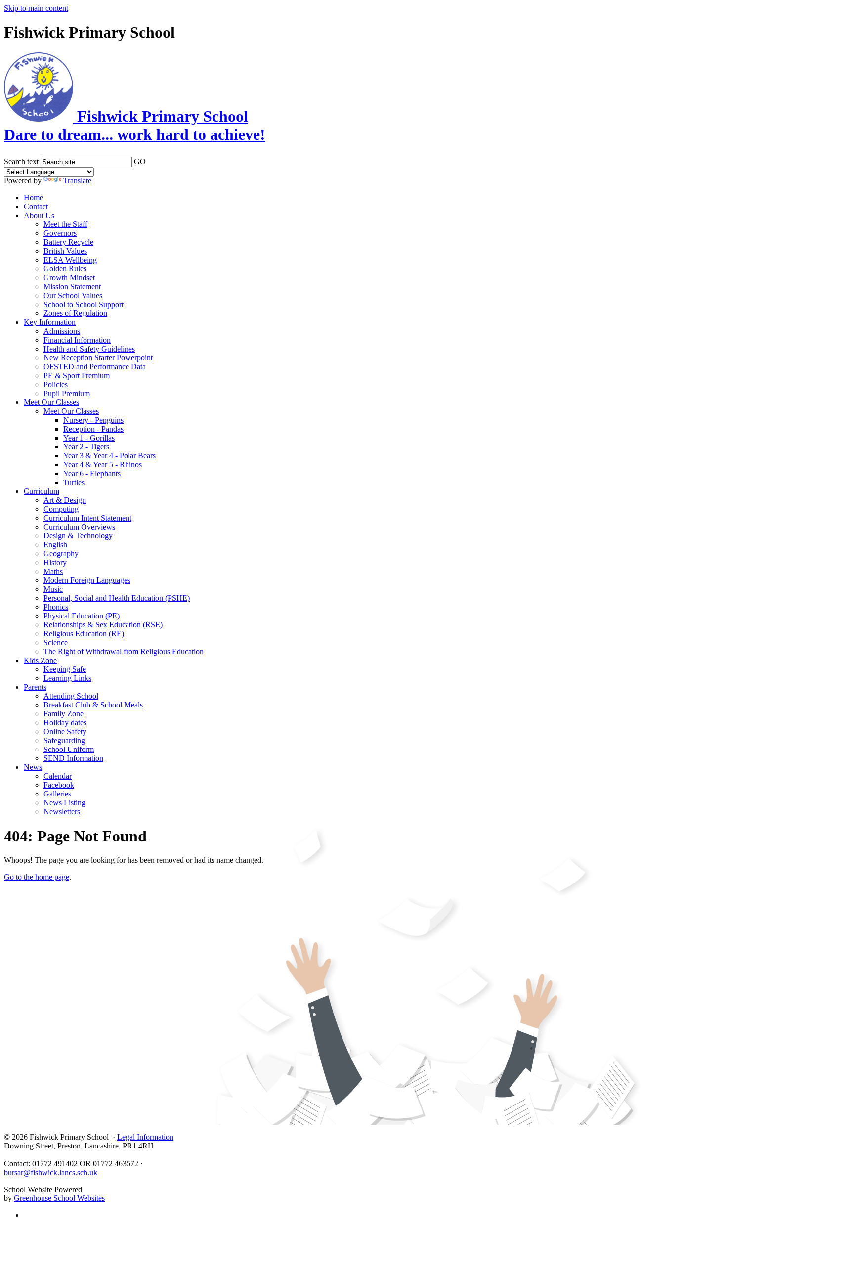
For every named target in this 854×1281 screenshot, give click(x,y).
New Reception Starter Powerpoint (98, 357)
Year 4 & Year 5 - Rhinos (102, 464)
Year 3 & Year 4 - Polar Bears (109, 455)
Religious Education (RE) (83, 633)
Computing (61, 509)
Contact (36, 206)
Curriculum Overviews (79, 527)
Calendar (57, 776)
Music (53, 589)
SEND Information (73, 758)
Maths (53, 571)
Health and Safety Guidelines (89, 349)
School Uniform (68, 749)
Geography (61, 553)
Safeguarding (64, 740)
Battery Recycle (68, 242)
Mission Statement (72, 286)
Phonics (55, 607)
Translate (77, 181)
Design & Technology (78, 535)
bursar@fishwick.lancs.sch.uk (50, 1172)
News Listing (64, 802)
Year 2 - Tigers (86, 446)
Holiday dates (64, 722)
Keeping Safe (64, 669)
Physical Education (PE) (81, 616)
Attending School (70, 696)
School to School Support (83, 304)
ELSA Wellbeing (70, 260)
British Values (65, 251)
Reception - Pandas (93, 429)
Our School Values (72, 295)
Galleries (57, 794)
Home (33, 197)
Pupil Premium (66, 393)
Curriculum (41, 491)
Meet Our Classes (51, 402)
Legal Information (145, 1137)
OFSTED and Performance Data (94, 366)
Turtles (74, 482)
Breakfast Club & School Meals (93, 705)
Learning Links (67, 678)
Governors (60, 233)
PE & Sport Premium (76, 375)
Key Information (50, 322)
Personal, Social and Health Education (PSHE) (116, 598)
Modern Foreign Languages (86, 580)
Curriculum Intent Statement (87, 518)
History (55, 562)
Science (55, 642)
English (55, 544)
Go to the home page (36, 877)
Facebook (58, 785)
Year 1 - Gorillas (89, 438)
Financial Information (77, 340)
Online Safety (64, 731)
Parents (35, 687)
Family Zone (63, 713)
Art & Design (64, 500)
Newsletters (61, 811)
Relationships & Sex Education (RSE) (103, 624)
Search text (21, 161)
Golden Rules (64, 269)
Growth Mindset (69, 277)
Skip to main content (36, 8)
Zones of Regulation (75, 313)
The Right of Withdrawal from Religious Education (123, 651)
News (33, 767)
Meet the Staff (65, 224)
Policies (55, 384)
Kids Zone (40, 660)
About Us (39, 215)
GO (140, 161)
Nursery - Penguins (93, 420)
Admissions (61, 331)
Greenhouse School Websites (59, 1198)
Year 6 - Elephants (92, 473)
